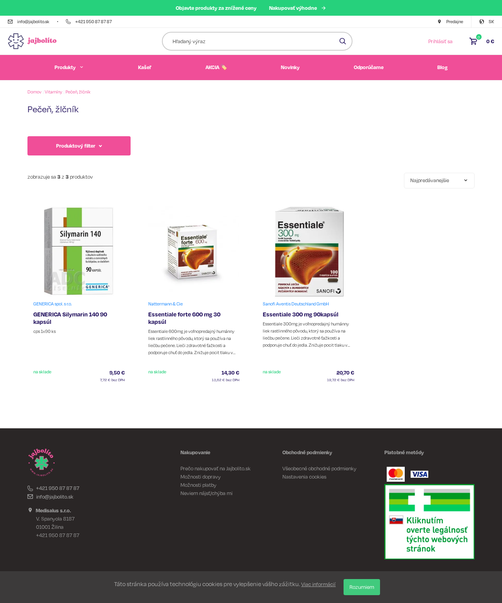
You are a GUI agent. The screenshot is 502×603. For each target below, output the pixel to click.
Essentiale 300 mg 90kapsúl (300, 314)
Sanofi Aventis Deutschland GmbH (296, 304)
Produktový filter (75, 145)
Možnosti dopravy (200, 476)
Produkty (65, 67)
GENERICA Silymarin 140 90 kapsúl (70, 318)
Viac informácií (318, 584)
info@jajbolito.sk (54, 496)
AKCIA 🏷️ (216, 67)
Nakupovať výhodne (293, 7)
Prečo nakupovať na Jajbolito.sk (215, 468)
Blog (442, 67)
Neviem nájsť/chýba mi (206, 493)
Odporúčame (369, 67)
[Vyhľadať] (343, 41)
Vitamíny (53, 92)
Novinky (290, 67)
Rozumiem (361, 586)
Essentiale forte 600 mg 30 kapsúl (184, 318)
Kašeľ (144, 67)
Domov (34, 92)
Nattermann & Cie (165, 304)
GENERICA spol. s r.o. (52, 304)
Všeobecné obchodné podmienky (319, 468)
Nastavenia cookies (304, 476)
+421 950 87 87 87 (57, 488)
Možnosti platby (198, 484)
